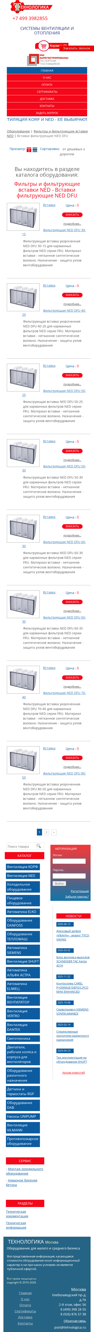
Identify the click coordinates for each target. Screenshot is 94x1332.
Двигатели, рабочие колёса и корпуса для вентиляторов (22, 1054)
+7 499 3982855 (30, 18)
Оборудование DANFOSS (19, 922)
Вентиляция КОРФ (22, 866)
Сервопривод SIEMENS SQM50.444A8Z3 (72, 1011)
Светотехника (18, 1038)
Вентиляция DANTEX (17, 1027)
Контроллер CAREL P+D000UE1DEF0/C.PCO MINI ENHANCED (72, 987)
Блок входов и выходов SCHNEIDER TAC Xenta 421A (72, 961)
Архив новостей (73, 1072)
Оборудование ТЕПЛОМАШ (19, 936)
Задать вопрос (47, 113)
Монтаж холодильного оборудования (24, 1171)
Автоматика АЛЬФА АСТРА (19, 972)
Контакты (47, 106)
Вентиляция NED (21, 875)
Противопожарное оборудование (22, 1141)
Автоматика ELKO (21, 911)
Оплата (47, 85)
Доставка (47, 99)
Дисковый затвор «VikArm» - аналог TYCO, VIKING (73, 935)
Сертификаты (47, 92)
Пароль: (58, 870)
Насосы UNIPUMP (21, 1116)
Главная (47, 71)
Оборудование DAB (19, 1105)
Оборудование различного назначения (19, 1075)
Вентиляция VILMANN (17, 1127)
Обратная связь (75, 1321)
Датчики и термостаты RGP (20, 1091)
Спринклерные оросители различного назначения (72, 1035)
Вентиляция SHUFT (23, 961)
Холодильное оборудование (19, 886)
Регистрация (80, 891)
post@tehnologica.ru (70, 1327)
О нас (47, 78)
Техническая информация (16, 1225)
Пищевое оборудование (19, 900)
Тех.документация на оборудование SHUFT (71, 1059)
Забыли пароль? (77, 896)
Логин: (57, 855)
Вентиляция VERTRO (17, 1013)
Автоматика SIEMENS (17, 950)
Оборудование (18, 131)
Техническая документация (17, 1213)
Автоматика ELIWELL (17, 986)
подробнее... (72, 224)
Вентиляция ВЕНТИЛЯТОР (18, 999)
